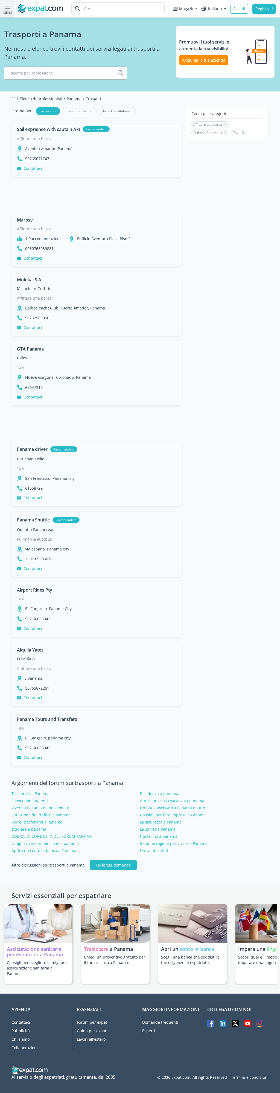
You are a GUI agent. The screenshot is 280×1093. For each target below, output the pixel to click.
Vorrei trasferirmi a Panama (36, 822)
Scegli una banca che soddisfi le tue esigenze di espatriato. (190, 959)
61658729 (34, 488)
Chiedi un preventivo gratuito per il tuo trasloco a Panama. (114, 959)
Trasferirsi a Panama (30, 794)
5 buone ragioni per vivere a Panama (174, 843)
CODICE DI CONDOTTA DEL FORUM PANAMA (51, 836)
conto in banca (197, 949)
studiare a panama (28, 829)
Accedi (239, 8)
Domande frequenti (160, 1022)
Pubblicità (20, 1030)
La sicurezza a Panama (161, 822)
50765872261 (37, 688)
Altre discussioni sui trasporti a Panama (47, 865)
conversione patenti (29, 801)
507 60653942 (37, 619)
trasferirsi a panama (158, 836)
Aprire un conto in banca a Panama (43, 851)
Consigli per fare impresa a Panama (173, 815)
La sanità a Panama (158, 829)
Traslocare (97, 949)
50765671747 (37, 159)
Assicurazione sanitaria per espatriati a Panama (35, 952)
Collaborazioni (24, 1047)
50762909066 (37, 318)
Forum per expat (92, 1022)
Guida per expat (91, 1030)
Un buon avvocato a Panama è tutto (172, 808)
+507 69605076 (38, 559)
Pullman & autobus (34, 539)
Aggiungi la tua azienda (203, 60)
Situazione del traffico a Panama (41, 815)
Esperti (148, 1030)
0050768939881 (39, 249)
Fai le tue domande (113, 865)
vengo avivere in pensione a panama (45, 843)
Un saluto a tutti (155, 851)
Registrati (264, 8)
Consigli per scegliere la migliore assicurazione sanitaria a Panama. (37, 968)
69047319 (34, 387)
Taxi (20, 367)
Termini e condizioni (250, 1077)
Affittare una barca (34, 138)
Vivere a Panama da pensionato (40, 808)
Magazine (188, 8)
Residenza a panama (159, 794)
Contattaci (33, 168)
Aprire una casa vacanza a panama (172, 801)
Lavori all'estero (91, 1039)
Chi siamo (20, 1039)
